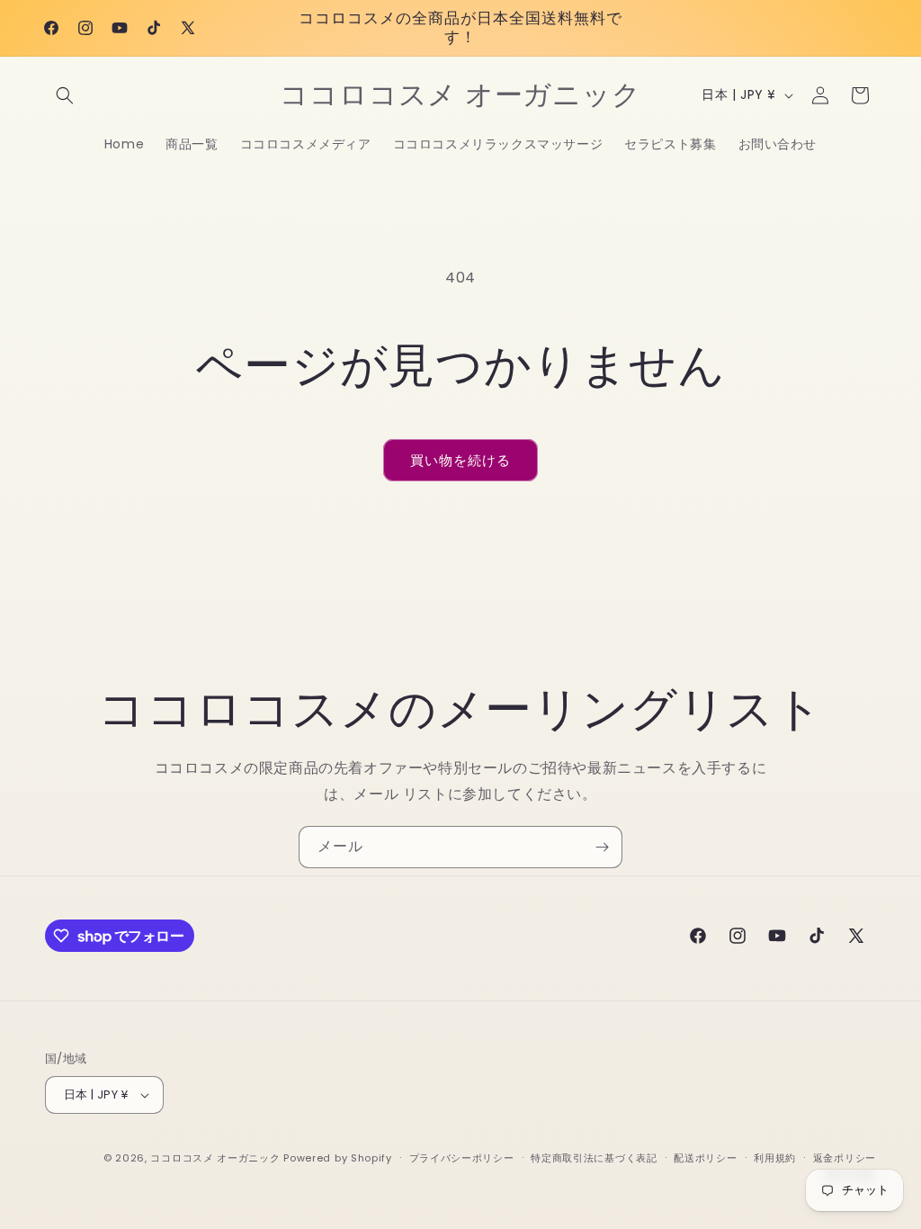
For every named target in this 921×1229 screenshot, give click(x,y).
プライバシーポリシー (461, 1158)
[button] (65, 95)
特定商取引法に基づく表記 (594, 1158)
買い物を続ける (460, 460)
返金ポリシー (844, 1158)
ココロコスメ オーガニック (215, 1158)
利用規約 (775, 1158)
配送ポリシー (705, 1158)
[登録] (601, 847)
